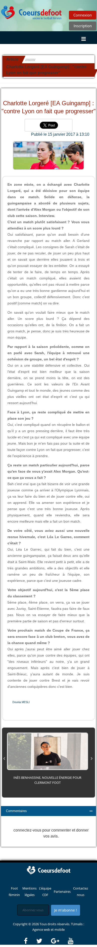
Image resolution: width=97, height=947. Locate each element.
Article (12, 59)
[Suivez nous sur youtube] (70, 941)
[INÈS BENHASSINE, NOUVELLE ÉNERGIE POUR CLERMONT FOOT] (47, 751)
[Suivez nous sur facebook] (30, 941)
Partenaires (62, 891)
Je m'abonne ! (65, 910)
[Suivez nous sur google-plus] (59, 941)
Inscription (83, 25)
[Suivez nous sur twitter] (43, 941)
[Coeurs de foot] (31, 11)
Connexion (82, 14)
